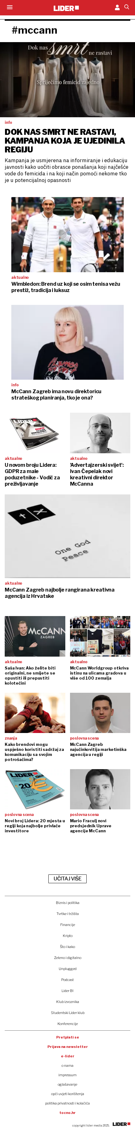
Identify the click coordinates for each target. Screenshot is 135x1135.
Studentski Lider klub (67, 1013)
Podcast (67, 980)
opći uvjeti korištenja (67, 1094)
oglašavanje (67, 1084)
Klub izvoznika (67, 1002)
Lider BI (67, 991)
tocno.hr (67, 1112)
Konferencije (67, 1024)
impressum (67, 1075)
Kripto (68, 936)
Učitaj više (67, 879)
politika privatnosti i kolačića (67, 1103)
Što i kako (67, 947)
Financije (67, 925)
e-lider (67, 1056)
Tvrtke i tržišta (68, 914)
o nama (67, 1065)
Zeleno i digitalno (67, 958)
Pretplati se (67, 1037)
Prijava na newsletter (67, 1046)
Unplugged (68, 969)
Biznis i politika (67, 903)
